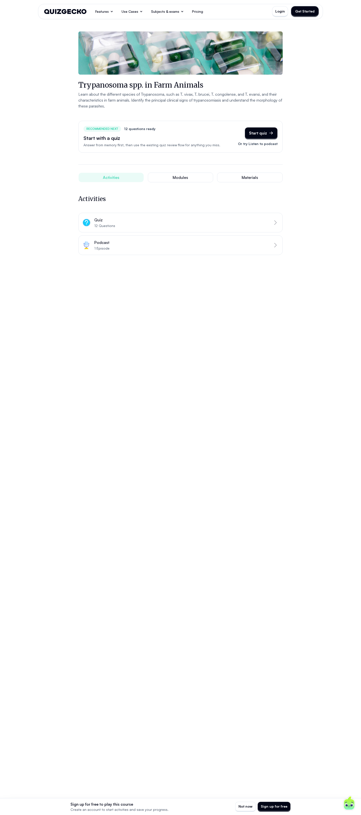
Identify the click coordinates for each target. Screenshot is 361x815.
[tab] (111, 177)
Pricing (197, 11)
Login (280, 11)
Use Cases (130, 11)
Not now (245, 806)
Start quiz (258, 133)
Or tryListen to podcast (258, 144)
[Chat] (349, 803)
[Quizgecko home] (65, 11)
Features (102, 11)
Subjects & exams (165, 11)
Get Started (305, 11)
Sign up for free (274, 806)
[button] (180, 222)
